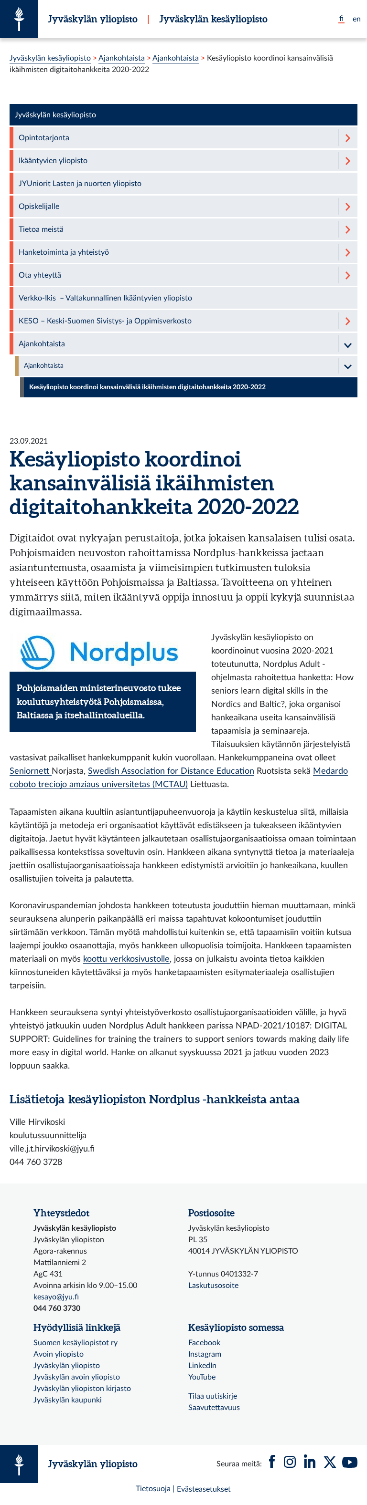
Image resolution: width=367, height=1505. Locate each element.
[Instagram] (289, 1464)
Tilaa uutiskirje (212, 1396)
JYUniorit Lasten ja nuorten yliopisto (80, 183)
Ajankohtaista (121, 58)
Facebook (204, 1343)
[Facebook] (272, 1464)
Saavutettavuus (214, 1408)
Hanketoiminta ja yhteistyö (64, 252)
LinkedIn (202, 1366)
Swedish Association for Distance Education (171, 771)
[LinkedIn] (309, 1464)
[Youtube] (349, 1464)
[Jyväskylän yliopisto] (19, 19)
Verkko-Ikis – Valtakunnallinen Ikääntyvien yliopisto (105, 298)
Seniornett (31, 771)
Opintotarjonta (44, 138)
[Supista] (347, 343)
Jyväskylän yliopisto (93, 18)
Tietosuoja (153, 1489)
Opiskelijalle (39, 206)
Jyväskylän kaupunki (67, 1400)
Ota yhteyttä (40, 275)
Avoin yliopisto (58, 1354)
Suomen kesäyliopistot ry (75, 1343)
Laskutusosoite (213, 1285)
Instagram (204, 1354)
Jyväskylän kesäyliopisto (213, 18)
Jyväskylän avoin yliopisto (76, 1377)
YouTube (202, 1377)
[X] (329, 1464)
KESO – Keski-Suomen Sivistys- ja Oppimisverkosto (105, 321)
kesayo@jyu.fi (56, 1297)
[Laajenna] (347, 137)
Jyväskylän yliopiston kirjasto (82, 1388)
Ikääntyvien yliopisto (53, 161)
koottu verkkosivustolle (126, 959)
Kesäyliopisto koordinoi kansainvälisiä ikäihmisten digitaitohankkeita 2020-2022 (147, 387)
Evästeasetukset (204, 1489)
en (357, 19)
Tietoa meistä (41, 229)
